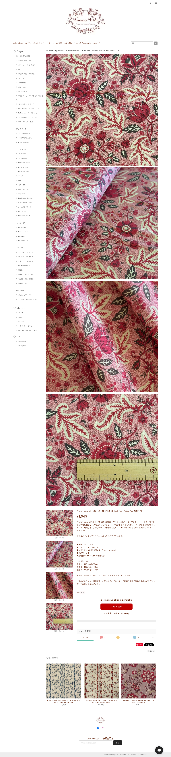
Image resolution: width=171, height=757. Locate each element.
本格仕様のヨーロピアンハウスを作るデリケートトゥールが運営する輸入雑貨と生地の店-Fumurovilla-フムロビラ (57, 43)
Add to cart (116, 606)
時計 (19, 69)
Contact (21, 322)
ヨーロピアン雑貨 (23, 56)
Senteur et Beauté (24, 163)
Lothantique (22, 158)
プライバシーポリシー (26, 326)
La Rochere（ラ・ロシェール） (28, 113)
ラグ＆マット (22, 91)
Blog (20, 317)
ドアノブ (19, 248)
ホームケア (20, 223)
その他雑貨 (22, 83)
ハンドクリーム (23, 189)
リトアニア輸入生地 (25, 138)
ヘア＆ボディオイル (25, 202)
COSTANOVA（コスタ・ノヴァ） (29, 108)
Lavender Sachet (24, 216)
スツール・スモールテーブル (27, 299)
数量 (78, 592)
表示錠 (20, 270)
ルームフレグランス (25, 207)
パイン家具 (20, 290)
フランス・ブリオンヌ (25, 257)
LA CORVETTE (23, 241)
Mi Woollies (22, 227)
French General (23, 142)
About (20, 313)
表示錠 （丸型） (23, 283)
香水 (19, 180)
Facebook (22, 341)
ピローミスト (22, 185)
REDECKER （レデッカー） (27, 104)
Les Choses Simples (25, 198)
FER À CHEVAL (23, 167)
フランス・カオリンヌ (25, 252)
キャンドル (22, 194)
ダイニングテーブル (25, 295)
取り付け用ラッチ (24, 266)
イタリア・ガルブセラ (25, 261)
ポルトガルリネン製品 (25, 122)
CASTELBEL (22, 211)
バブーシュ (22, 87)
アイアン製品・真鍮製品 (26, 74)
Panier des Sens (23, 172)
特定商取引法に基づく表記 (27, 330)
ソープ (20, 176)
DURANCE (22, 154)
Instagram (22, 345)
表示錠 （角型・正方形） (26, 274)
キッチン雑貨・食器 (25, 60)
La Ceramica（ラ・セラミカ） (28, 117)
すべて (86, 637)
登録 (117, 743)
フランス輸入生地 (24, 133)
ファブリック (21, 129)
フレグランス (21, 149)
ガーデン (21, 78)
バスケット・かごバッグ (26, 65)
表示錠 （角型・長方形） (26, 279)
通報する (151, 651)
